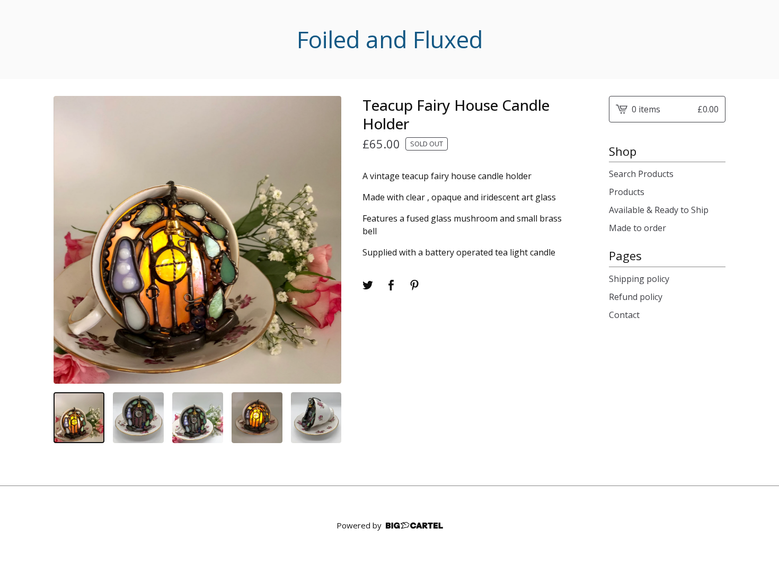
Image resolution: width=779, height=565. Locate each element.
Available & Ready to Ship (659, 210)
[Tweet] (367, 285)
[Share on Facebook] (391, 285)
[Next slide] (326, 239)
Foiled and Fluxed (390, 39)
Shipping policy (639, 279)
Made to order (637, 228)
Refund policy (635, 297)
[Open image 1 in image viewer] (197, 240)
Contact (624, 315)
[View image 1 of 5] (79, 417)
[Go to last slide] (68, 239)
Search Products (641, 174)
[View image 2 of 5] (138, 417)
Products (626, 192)
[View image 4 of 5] (257, 417)
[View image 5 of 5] (316, 417)
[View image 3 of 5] (197, 417)
